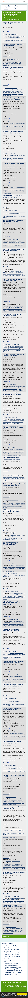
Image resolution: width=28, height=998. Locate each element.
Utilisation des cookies (20, 984)
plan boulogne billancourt (11, 963)
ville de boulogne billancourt (12, 63)
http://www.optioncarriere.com (12, 344)
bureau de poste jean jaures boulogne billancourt (16, 567)
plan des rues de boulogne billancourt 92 (11, 950)
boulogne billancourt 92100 (12, 954)
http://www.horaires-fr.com (11, 474)
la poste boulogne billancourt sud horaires (16, 242)
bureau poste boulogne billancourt (10, 91)
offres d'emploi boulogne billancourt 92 (15, 347)
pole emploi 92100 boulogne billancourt (14, 274)
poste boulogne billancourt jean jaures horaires (11, 569)
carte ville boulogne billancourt (13, 965)
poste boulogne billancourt (9, 40)
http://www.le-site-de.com (11, 210)
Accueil (4, 982)
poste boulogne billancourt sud (9, 244)
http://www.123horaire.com (11, 34)
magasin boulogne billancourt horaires (10, 654)
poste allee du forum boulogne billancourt (15, 801)
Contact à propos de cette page (10, 985)
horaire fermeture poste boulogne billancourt (16, 214)
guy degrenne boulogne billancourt (16, 475)
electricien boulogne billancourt (9, 830)
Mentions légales (11, 982)
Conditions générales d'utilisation (12, 983)
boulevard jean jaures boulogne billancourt (14, 568)
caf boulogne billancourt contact (13, 310)
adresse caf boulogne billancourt (16, 306)
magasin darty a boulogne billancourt (16, 653)
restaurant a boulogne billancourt (13, 976)
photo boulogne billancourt (18, 390)
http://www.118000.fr (11, 447)
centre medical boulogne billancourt (17, 898)
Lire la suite (5, 31)
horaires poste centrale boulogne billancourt (14, 387)
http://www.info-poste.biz (11, 88)
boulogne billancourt (10, 977)
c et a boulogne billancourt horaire (18, 771)
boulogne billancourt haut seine (12, 307)
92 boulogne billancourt (17, 930)
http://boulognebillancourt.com (13, 861)
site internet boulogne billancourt (13, 970)
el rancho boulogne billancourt (8, 503)
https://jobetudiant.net (11, 927)
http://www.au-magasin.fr (11, 651)
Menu (24, 1)
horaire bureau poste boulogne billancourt (17, 89)
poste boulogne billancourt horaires (15, 39)
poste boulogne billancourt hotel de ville (15, 455)
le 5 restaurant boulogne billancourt (14, 953)
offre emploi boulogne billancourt (10, 899)
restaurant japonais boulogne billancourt (16, 734)
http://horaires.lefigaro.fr (11, 384)
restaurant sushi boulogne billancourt (15, 538)
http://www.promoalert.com (11, 591)
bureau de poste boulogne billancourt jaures (17, 419)
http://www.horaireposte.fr (12, 674)
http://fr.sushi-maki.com (10, 533)
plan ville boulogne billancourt (13, 967)
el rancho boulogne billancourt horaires (17, 501)
